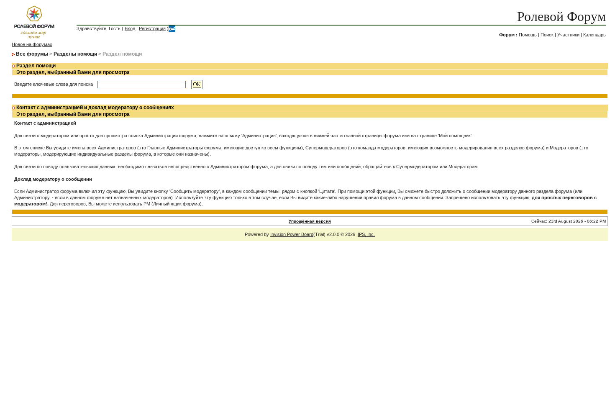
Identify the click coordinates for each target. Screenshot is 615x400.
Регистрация (152, 28)
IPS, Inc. (366, 234)
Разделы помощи (75, 54)
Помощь (528, 34)
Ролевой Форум (561, 16)
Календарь (594, 34)
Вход (130, 28)
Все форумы (32, 54)
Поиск (547, 34)
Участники (568, 34)
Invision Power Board (291, 234)
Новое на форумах (32, 44)
